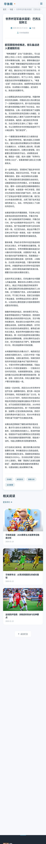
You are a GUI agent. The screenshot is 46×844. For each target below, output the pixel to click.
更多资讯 (6, 502)
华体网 (10, 3)
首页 (4, 9)
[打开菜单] (41, 3)
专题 (11, 9)
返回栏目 (24, 634)
